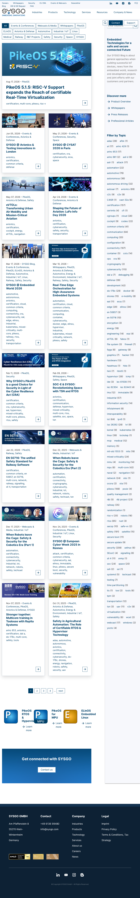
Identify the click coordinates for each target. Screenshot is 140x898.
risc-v (43, 103)
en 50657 (112, 312)
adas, (56, 640)
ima (109, 392)
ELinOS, (19, 270)
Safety (47, 37)
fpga (110, 349)
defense (10, 167)
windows (128, 622)
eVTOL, (10, 234)
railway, (10, 336)
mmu (110, 462)
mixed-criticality (116, 456)
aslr (109, 162)
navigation (19, 234)
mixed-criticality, (14, 413)
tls (108, 590)
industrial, (11, 323)
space (56, 160)
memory (111, 446)
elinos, (16, 320)
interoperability (115, 413)
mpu (109, 467)
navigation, (66, 663)
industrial (112, 397)
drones (111, 296)
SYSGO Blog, (28, 264)
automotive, (12, 294)
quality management (118, 494)
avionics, (10, 157)
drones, (62, 660)
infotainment (114, 408)
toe (118, 590)
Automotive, (22, 273)
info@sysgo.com (49, 829)
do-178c (111, 290)
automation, (59, 300)
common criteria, (15, 163)
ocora (110, 483)
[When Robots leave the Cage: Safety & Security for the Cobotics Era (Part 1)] (23, 513)
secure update (114, 542)
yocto (110, 628)
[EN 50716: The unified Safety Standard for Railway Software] (23, 437)
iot (108, 419)
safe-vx (125, 526)
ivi (126, 424)
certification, (13, 103)
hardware (112, 360)
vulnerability (59, 573)
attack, (57, 553)
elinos (123, 306)
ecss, (70, 157)
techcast (18, 570)
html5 (120, 371)
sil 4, (8, 486)
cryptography (114, 264)
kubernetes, (12, 326)
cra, (68, 153)
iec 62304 (112, 387)
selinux (128, 547)
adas (110, 141)
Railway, (10, 280)
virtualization (114, 612)
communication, (61, 310)
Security (58, 37)
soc (109, 563)
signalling (126, 553)
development (114, 285)
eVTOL (111, 339)
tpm (109, 595)
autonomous (114, 178)
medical (118, 440)
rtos (109, 521)
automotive (113, 173)
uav (64, 670)
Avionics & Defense (24, 31)
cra (115, 258)
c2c (109, 194)
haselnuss (112, 365)
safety (64, 340)
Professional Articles (122, 121)
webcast (111, 622)
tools (16, 640)
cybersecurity (114, 269)
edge (110, 306)
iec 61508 (122, 381)
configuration (114, 242)
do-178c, (11, 636)
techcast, (65, 496)
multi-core (123, 467)
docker (127, 290)
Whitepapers (66, 25)
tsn (54, 419)
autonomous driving (117, 183)
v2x (129, 606)
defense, (57, 406)
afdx (122, 141)
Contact (116, 22)
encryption (113, 323)
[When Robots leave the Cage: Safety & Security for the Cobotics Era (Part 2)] (70, 437)
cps (109, 258)
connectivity (113, 248)
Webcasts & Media (47, 25)
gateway (123, 349)
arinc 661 (112, 157)
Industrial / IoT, (14, 277)
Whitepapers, (60, 267)
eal (109, 301)
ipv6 (120, 419)
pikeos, (36, 103)
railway (111, 504)
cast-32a (124, 199)
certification (113, 205)
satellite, (57, 416)
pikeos (111, 488)
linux (110, 435)
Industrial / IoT (61, 31)
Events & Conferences (22, 25)
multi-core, (26, 103)
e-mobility (127, 296)
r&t (109, 499)
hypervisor (113, 376)
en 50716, (19, 476)
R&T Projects (33, 37)
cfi (123, 210)
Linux (75, 31)
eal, (23, 317)
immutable (124, 392)
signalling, (20, 483)
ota (121, 483)
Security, (71, 136)
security (111, 547)
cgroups (111, 215)
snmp (121, 558)
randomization (115, 510)
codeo (125, 221)
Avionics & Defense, (16, 200)
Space (69, 37)
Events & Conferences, (18, 267)
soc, (64, 416)
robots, (66, 493)
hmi (109, 371)
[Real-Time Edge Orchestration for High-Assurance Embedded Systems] (70, 250)
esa (128, 333)
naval (110, 472)
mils (128, 451)
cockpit (111, 221)
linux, (56, 566)
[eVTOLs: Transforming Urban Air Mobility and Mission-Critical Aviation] (23, 183)
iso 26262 (112, 424)
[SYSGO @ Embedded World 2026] (23, 250)
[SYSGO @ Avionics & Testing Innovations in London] (23, 120)
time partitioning (116, 585)
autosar (111, 189)
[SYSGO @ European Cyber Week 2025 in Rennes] (70, 513)
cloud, (23, 303)
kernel (110, 430)
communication (115, 232)
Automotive (44, 31)
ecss (119, 301)
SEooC (111, 553)
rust (121, 521)
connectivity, (13, 313)
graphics (112, 355)
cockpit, (10, 230)
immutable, (65, 563)
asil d (126, 157)
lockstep (124, 435)
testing (111, 579)
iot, (65, 490)
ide (109, 381)
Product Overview (121, 101)
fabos (123, 339)
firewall (129, 344)
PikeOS (80, 25)
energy (111, 328)
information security (118, 403)
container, (58, 317)
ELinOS (7, 31)
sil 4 (109, 558)
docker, (57, 323)
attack (120, 162)
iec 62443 (126, 387)
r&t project (122, 499)
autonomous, (13, 297)
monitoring (124, 462)
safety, (56, 230)
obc (125, 478)
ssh (109, 569)
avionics (125, 189)
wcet (129, 617)
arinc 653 (112, 151)
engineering (113, 333)
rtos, (17, 336)
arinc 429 (121, 146)
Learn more (29, 728)
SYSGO (80, 37)
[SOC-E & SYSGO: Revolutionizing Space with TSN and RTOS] (70, 360)
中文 (136, 3)
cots (125, 253)
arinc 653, (11, 630)
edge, (9, 320)
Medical (7, 37)
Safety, (19, 280)
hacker (126, 355)
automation (113, 167)
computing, (12, 310)
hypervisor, (58, 327)
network (111, 478)
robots (124, 515)
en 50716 (112, 317)
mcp (109, 440)
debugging (124, 274)
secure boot (113, 537)
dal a (110, 274)
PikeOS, (27, 197)
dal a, (23, 633)
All (5, 25)
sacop (110, 526)
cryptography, (60, 483)
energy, (19, 230)
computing (113, 237)
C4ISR (110, 199)
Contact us (47, 769)
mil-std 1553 (114, 451)
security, (64, 230)
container (112, 253)
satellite (126, 531)
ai (108, 146)
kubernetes (126, 430)
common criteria (116, 226)
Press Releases (119, 114)
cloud (125, 215)
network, (67, 337)
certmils (111, 210)
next (61, 690)
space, (70, 416)
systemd (111, 574)
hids (125, 365)
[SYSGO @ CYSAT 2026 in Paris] (70, 120)
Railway (19, 37)
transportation (60, 233)
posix (126, 488)
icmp (129, 376)
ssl (118, 569)
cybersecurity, (60, 157)
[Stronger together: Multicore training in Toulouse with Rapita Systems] (23, 590)
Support (131, 22)
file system (113, 344)
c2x (119, 194)
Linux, (25, 277)
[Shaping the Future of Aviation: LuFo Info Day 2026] (70, 183)
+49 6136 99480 (49, 823)
